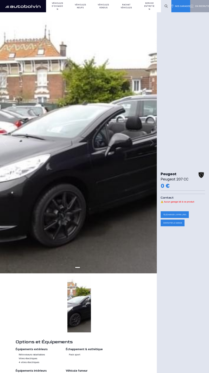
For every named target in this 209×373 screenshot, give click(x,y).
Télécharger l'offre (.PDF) (174, 215)
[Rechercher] (166, 6)
